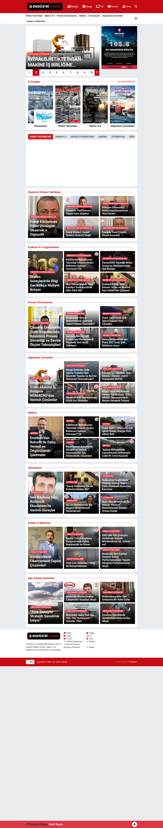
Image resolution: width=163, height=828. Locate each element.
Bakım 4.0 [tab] (61, 136)
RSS (31, 662)
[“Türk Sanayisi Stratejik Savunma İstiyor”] (45, 602)
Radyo (74, 6)
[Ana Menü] (136, 18)
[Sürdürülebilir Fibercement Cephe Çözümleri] (45, 547)
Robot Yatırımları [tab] (40, 136)
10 (91, 72)
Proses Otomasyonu (67, 15)
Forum (114, 6)
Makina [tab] (103, 136)
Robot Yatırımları (34, 15)
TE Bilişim (132, 662)
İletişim (92, 641)
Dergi (89, 6)
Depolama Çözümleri (112, 15)
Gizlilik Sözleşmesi (74, 641)
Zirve (128, 6)
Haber (68, 633)
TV (101, 6)
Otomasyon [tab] (118, 136)
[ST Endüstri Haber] (45, 6)
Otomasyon (94, 15)
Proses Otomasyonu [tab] (82, 136)
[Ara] (135, 6)
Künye (91, 647)
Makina (82, 15)
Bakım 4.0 (50, 15)
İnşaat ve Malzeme (36, 21)
